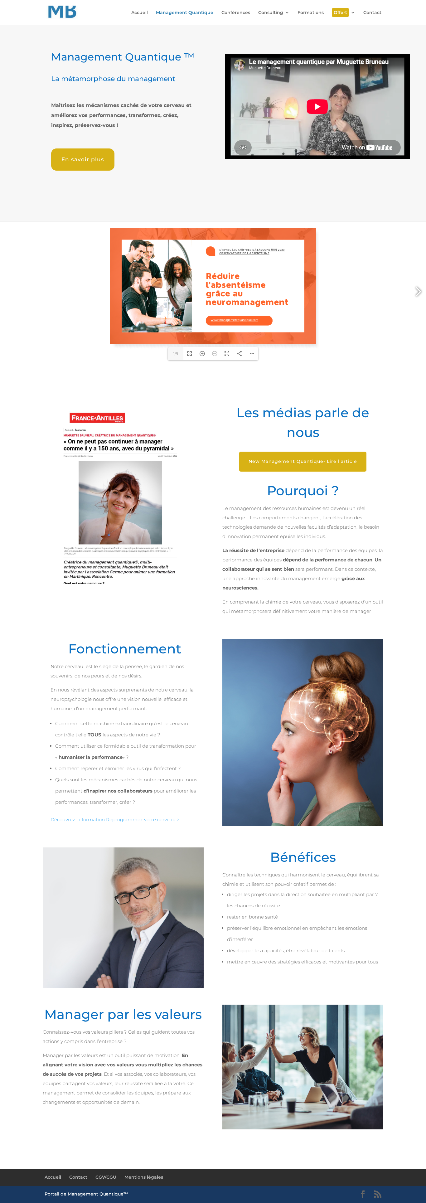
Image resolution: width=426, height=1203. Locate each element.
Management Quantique (184, 12)
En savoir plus (82, 159)
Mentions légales (143, 1177)
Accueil (139, 12)
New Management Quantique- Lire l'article (303, 461)
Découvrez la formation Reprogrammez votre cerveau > (115, 819)
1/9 (175, 353)
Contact (372, 12)
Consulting (270, 12)
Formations (311, 12)
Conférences (235, 12)
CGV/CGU (105, 1177)
